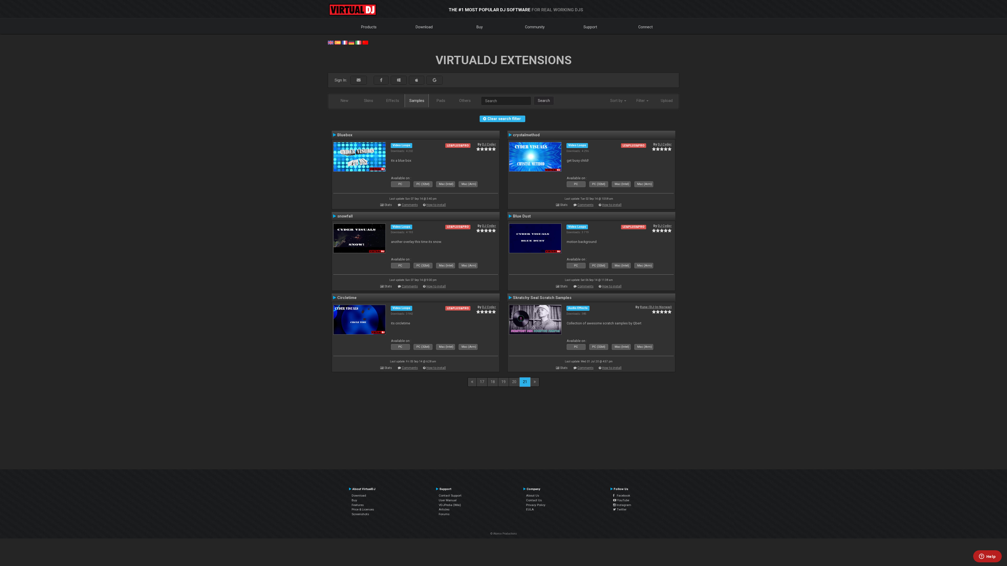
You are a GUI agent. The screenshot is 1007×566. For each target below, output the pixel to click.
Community (535, 27)
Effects (392, 100)
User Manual (448, 500)
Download (424, 27)
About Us (532, 495)
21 (525, 381)
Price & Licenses (363, 509)
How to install (436, 205)
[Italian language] (358, 42)
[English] (331, 42)
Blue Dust (522, 216)
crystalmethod (526, 135)
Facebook (622, 495)
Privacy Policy (535, 505)
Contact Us (534, 500)
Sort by (617, 100)
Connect (645, 27)
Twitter (621, 509)
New (344, 100)
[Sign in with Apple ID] (416, 80)
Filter (641, 100)
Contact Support (450, 495)
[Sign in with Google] (434, 80)
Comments (410, 205)
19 (503, 381)
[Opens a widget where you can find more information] (987, 556)
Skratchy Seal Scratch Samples (542, 297)
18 (493, 381)
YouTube (622, 500)
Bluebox (344, 135)
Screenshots (360, 514)
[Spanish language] (337, 42)
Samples (416, 100)
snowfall (345, 216)
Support (590, 27)
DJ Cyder (489, 144)
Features (358, 505)
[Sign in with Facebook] (381, 80)
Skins (368, 100)
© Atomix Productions (503, 533)
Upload (667, 100)
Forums (444, 514)
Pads (441, 100)
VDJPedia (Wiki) (450, 505)
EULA (530, 509)
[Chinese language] (365, 42)
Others (465, 100)
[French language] (344, 42)
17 (482, 381)
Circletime (347, 297)
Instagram (623, 505)
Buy (479, 27)
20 (514, 381)
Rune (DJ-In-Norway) (656, 307)
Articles (444, 509)
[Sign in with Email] (358, 80)
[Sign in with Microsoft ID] (399, 80)
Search (544, 100)
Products (369, 27)
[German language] (351, 42)
